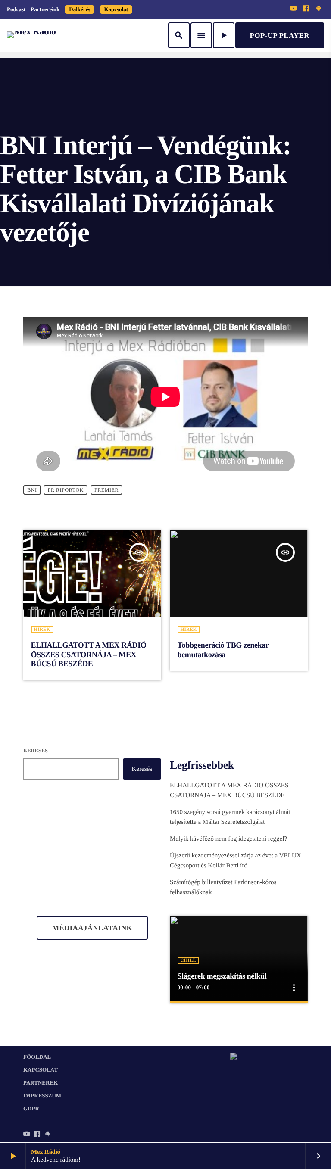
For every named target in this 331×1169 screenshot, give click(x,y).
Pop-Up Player (279, 35)
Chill (189, 960)
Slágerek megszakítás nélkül (222, 976)
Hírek (42, 629)
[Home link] (31, 35)
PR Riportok (66, 490)
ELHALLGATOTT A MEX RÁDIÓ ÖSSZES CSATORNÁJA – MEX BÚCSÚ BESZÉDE (89, 654)
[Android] (318, 9)
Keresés (35, 751)
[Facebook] (306, 9)
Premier (106, 490)
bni (32, 490)
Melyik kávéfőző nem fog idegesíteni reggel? (228, 838)
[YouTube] (293, 9)
